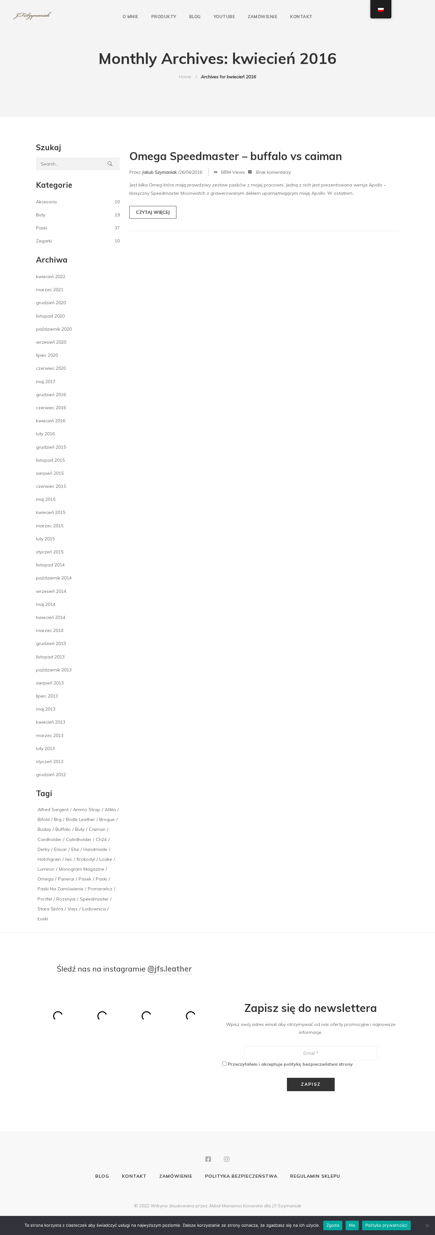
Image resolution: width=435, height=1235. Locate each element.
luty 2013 (45, 748)
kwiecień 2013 (50, 722)
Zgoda (332, 1225)
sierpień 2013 (50, 683)
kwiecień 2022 (50, 276)
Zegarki (44, 241)
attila (110, 809)
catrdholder (78, 839)
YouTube (224, 16)
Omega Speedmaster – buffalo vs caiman (235, 156)
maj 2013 (45, 709)
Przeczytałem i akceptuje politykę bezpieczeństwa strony (290, 1064)
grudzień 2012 (51, 774)
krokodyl (86, 859)
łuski (43, 919)
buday (44, 829)
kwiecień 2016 (50, 421)
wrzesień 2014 (51, 591)
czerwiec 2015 (51, 486)
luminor (46, 869)
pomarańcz (100, 889)
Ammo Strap (86, 809)
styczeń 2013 (49, 761)
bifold (44, 819)
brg (57, 819)
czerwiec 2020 (51, 368)
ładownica (94, 909)
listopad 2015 (50, 460)
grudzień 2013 (51, 643)
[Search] (110, 164)
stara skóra (50, 909)
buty (79, 829)
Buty (40, 215)
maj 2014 (45, 604)
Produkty (163, 16)
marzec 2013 (49, 735)
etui (75, 849)
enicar (60, 849)
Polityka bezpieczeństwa (241, 1176)
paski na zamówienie (60, 889)
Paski (41, 228)
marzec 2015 (49, 526)
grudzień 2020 (51, 302)
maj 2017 (45, 381)
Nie (352, 1225)
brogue (107, 819)
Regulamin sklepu (315, 1176)
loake (105, 859)
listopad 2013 (50, 657)
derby (44, 849)
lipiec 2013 (47, 696)
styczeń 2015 (49, 552)
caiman (97, 829)
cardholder (49, 839)
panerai (66, 879)
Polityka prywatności (386, 1225)
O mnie (131, 16)
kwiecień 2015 (50, 512)
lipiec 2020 (47, 355)
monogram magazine (81, 869)
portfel (45, 899)
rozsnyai (65, 899)
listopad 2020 (50, 316)
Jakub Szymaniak (159, 172)
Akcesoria (46, 202)
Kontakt (301, 16)
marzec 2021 (49, 289)
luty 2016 (45, 434)
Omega (45, 879)
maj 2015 (45, 499)
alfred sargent (53, 809)
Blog (195, 16)
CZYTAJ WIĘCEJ (153, 212)
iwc (68, 859)
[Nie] (427, 1225)
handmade (95, 849)
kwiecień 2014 (50, 617)
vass (73, 909)
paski (101, 879)
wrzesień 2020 (51, 342)
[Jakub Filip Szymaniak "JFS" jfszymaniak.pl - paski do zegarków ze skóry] (32, 16)
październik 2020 (54, 329)
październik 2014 (54, 578)
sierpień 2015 (50, 473)
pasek (85, 879)
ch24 (101, 839)
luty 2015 (45, 539)
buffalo (63, 829)
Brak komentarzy (273, 172)
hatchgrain (49, 859)
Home (185, 77)
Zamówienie (262, 16)
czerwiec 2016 (51, 407)
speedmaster (94, 899)
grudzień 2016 (51, 394)
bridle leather (80, 819)
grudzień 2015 (51, 447)
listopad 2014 (50, 565)
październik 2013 (54, 670)
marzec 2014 (49, 630)
